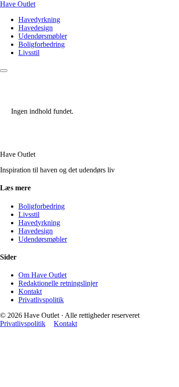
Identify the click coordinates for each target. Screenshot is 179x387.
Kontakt (30, 291)
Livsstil (28, 52)
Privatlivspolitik (41, 300)
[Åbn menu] (3, 70)
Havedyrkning (39, 19)
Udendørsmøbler (42, 36)
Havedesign (35, 28)
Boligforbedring (41, 44)
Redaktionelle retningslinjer (58, 283)
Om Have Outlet (42, 275)
